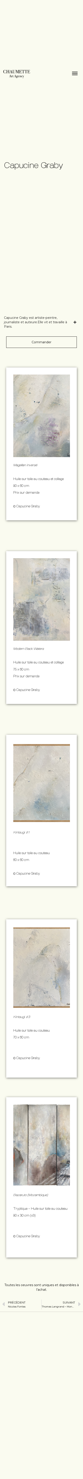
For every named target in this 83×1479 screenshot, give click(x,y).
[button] (41, 342)
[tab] (40, 322)
